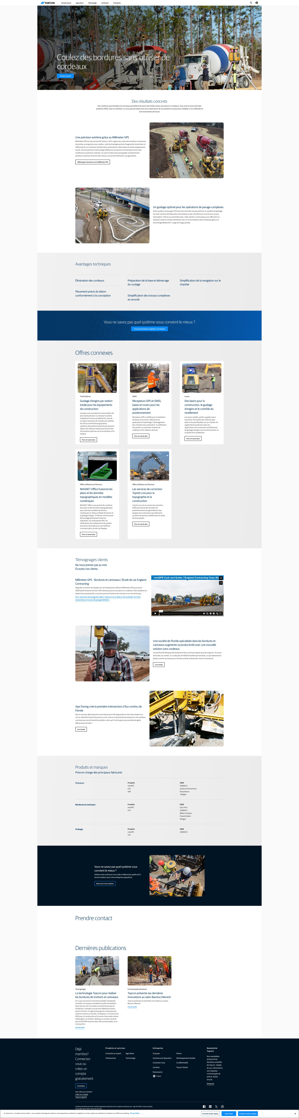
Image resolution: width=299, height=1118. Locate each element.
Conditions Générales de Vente (84, 1106)
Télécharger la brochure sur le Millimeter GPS (92, 162)
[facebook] (204, 1106)
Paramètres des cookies (210, 1114)
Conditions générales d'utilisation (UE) (105, 1106)
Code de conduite (147, 1106)
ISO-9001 (139, 1106)
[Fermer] (295, 1113)
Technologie (92, 3)
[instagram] (222, 1106)
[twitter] (216, 1106)
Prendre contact (65, 76)
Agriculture (80, 3)
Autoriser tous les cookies (247, 1114)
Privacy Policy (134, 1113)
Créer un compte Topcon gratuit (81, 1095)
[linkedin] (210, 1106)
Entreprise (117, 3)
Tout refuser (229, 1114)
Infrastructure (66, 3)
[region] (149, 1114)
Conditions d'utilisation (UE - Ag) (126, 1106)
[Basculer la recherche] (251, 2)
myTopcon (105, 3)
